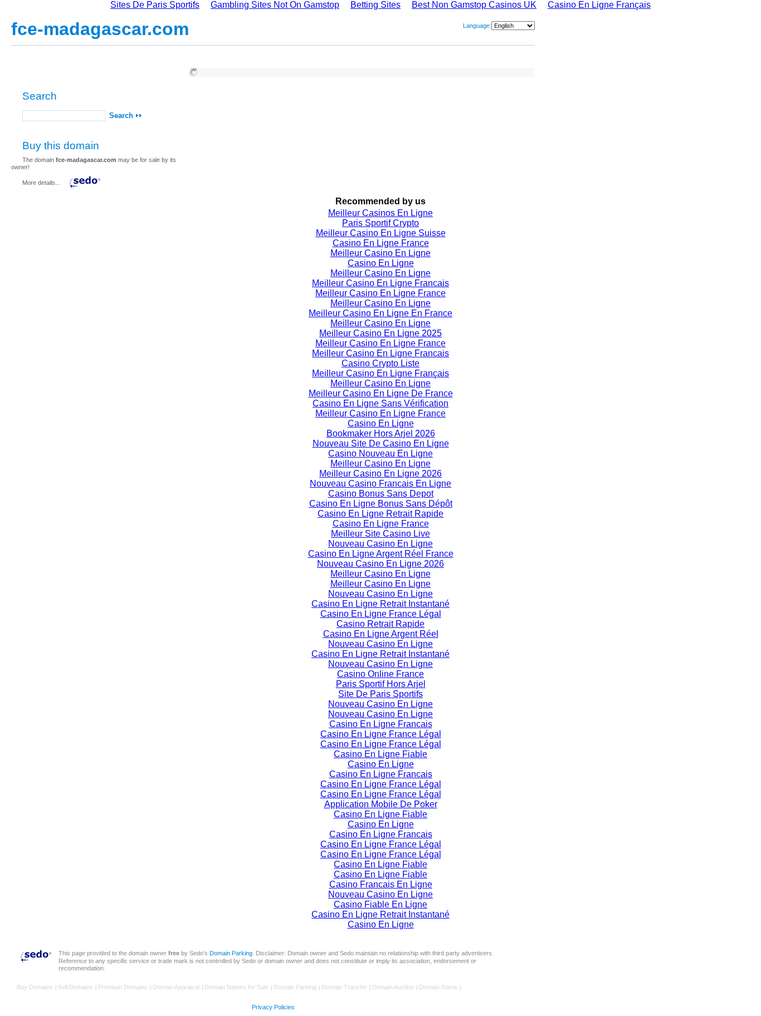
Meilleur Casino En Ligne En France (380, 313)
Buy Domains (35, 987)
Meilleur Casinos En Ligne (380, 213)
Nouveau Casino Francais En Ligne (380, 483)
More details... (41, 182)
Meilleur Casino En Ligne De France (381, 393)
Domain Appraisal (176, 987)
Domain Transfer (344, 987)
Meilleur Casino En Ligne (380, 253)
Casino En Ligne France (381, 243)
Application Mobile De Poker (380, 804)
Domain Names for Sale (236, 987)
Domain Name (438, 987)
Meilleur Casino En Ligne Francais (380, 283)
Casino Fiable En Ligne (380, 904)
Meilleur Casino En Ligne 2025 (380, 333)
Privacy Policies (273, 1007)
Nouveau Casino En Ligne (380, 543)
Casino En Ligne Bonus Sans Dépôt (380, 503)
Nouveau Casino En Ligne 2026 (380, 563)
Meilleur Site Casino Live (380, 533)
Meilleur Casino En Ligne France (380, 293)
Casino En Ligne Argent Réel (380, 634)
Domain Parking (230, 953)
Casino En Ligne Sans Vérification (380, 403)
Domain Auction (393, 987)
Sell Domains (75, 987)
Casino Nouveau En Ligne (380, 453)
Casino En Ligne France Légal (380, 614)
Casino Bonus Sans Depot (380, 493)
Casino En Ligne (381, 263)
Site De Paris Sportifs (380, 694)
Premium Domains (123, 987)
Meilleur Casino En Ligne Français (380, 373)
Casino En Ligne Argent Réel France (380, 553)
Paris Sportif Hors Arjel (381, 684)
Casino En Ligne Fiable (380, 754)
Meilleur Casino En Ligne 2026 (380, 473)
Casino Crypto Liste (380, 363)
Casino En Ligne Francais (380, 724)
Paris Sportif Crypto (380, 223)
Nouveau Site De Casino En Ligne (381, 443)
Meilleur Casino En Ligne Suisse (381, 233)
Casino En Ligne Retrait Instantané (380, 603)
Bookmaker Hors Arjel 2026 (380, 433)
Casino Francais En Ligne (380, 884)
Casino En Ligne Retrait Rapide (380, 513)
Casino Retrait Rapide (380, 624)
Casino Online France (380, 674)
